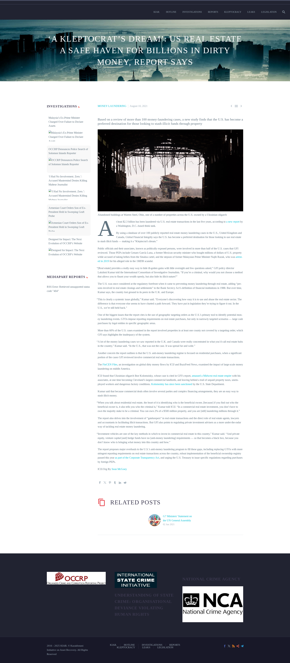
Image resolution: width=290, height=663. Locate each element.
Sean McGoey (119, 469)
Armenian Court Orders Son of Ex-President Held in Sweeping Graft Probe (67, 211)
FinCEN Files (110, 364)
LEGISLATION (269, 12)
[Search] (283, 12)
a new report (232, 221)
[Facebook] (100, 482)
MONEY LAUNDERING (112, 106)
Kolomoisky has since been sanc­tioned (171, 384)
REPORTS (213, 12)
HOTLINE (171, 12)
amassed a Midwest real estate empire (211, 375)
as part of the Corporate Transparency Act (137, 457)
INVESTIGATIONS (192, 12)
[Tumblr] (115, 482)
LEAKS (251, 12)
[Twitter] (105, 482)
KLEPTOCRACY (232, 12)
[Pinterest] (110, 482)
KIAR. (157, 12)
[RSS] (233, 646)
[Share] (237, 646)
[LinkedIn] (120, 482)
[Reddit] (125, 482)
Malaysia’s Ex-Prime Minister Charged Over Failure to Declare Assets (66, 121)
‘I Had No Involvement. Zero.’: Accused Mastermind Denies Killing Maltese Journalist (68, 180)
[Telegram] (242, 646)
